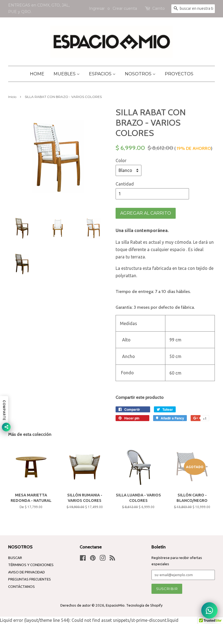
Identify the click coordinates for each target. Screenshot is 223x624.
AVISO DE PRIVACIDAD (26, 572)
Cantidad (125, 183)
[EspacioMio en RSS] (112, 559)
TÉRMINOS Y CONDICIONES (31, 565)
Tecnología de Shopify (144, 605)
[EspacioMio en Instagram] (103, 559)
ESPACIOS (101, 73)
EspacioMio (115, 605)
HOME (37, 73)
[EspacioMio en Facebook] (83, 559)
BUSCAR (15, 557)
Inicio (12, 97)
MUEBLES (65, 73)
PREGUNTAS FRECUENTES (29, 579)
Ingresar (97, 8)
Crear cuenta (125, 8)
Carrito (158, 8)
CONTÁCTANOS (21, 586)
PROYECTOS (179, 73)
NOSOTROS (139, 73)
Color (121, 160)
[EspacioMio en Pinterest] (93, 559)
